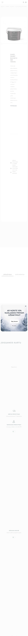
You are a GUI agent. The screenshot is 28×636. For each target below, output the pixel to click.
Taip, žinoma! (14, 321)
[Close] (25, 306)
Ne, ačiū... (14, 325)
